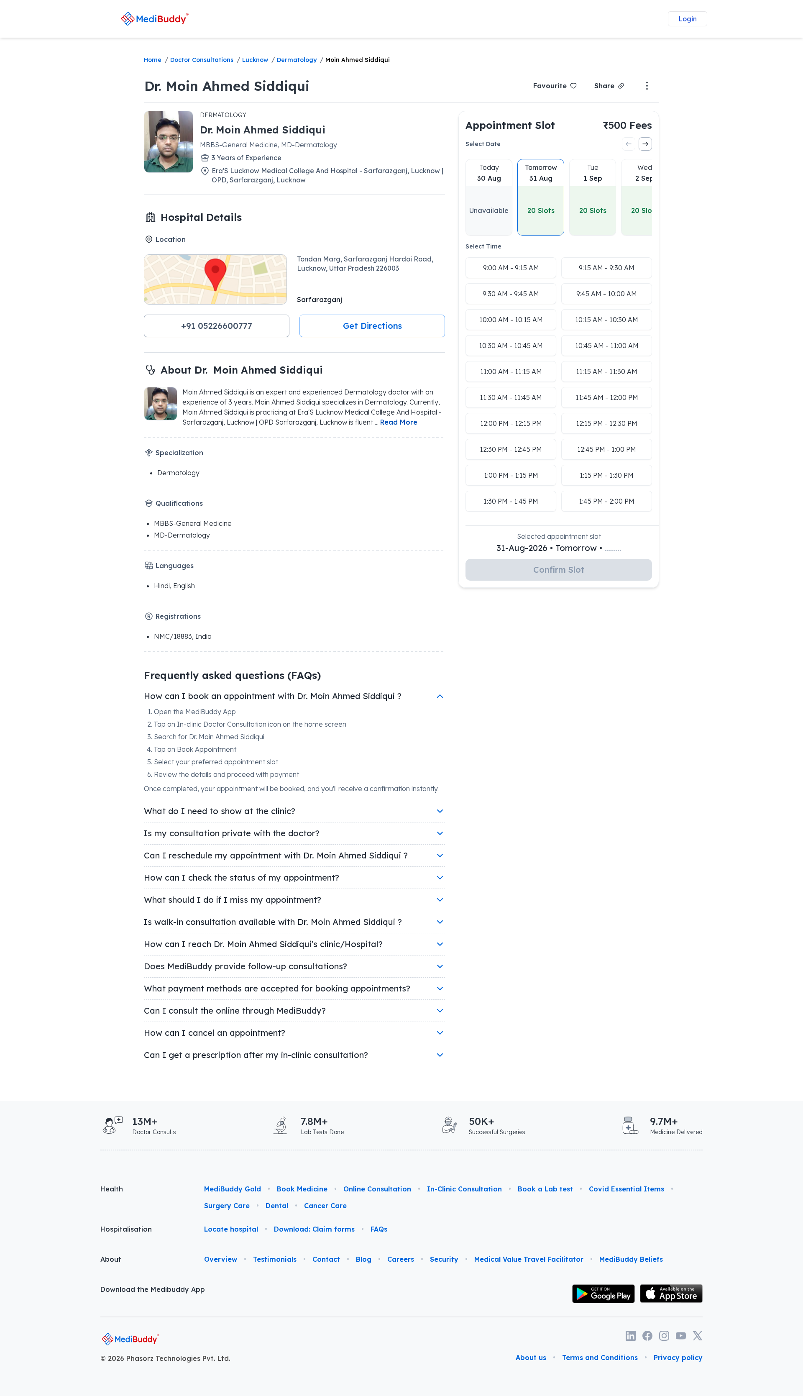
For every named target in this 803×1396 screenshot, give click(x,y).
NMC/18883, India (183, 636)
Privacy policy (678, 1357)
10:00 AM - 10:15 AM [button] (511, 319)
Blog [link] (363, 1259)
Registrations (178, 616)
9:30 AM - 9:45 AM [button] (511, 293)
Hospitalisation (126, 1229)
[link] (155, 19)
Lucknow (255, 60)
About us (531, 1357)
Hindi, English (174, 585)
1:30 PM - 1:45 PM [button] (510, 501)
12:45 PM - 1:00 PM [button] (606, 449)
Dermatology (297, 60)
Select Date (483, 144)
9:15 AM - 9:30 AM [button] (606, 268)
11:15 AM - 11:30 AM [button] (606, 371)
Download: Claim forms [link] (314, 1229)
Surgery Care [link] (227, 1205)
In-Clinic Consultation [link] (464, 1189)
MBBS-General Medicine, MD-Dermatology (268, 145)
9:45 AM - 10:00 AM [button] (606, 293)
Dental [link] (277, 1205)
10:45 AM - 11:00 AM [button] (607, 345)
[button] (216, 326)
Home (152, 60)
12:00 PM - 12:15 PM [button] (511, 423)
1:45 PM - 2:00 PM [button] (606, 501)
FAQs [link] (379, 1229)
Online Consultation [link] (377, 1189)
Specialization (179, 452)
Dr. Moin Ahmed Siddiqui (226, 85)
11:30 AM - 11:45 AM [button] (511, 397)
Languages (175, 565)
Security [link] (444, 1259)
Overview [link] (220, 1259)
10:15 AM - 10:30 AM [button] (606, 319)
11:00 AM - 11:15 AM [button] (511, 371)
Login (687, 19)
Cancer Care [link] (325, 1205)
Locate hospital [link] (231, 1229)
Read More (398, 422)
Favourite (550, 86)
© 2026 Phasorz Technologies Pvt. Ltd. (165, 1358)
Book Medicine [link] (302, 1189)
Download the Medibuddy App (152, 1289)
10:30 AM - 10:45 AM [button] (511, 345)
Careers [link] (400, 1259)
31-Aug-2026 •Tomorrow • (558, 548)
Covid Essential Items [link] (626, 1189)
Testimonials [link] (275, 1259)
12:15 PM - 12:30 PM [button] (606, 423)
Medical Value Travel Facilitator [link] (528, 1259)
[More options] (647, 85)
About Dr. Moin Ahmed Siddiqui (242, 370)
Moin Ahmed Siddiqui (357, 60)
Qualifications (179, 503)
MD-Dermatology (182, 535)
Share (604, 86)
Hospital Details (201, 217)
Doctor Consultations (201, 60)
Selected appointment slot (559, 536)
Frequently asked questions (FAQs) (232, 675)
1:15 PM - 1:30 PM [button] (607, 475)
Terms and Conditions (600, 1357)
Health (111, 1189)
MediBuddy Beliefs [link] (631, 1259)
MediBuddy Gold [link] (232, 1189)
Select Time (483, 246)
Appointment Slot (510, 125)
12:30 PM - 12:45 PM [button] (511, 449)
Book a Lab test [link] (545, 1189)
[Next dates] (645, 144)
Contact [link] (326, 1259)
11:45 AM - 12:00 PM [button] (606, 397)
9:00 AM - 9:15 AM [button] (511, 268)
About (110, 1259)
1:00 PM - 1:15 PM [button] (511, 475)
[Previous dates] (628, 144)
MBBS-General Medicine (193, 523)
